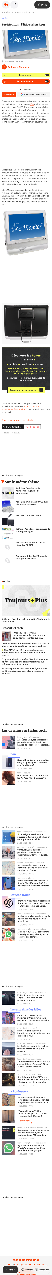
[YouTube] (9, 1264)
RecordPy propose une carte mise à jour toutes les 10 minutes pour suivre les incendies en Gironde (24, 671)
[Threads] (42, 1264)
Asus (6, 432)
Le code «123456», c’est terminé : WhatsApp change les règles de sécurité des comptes (33, 934)
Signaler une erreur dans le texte (17, 420)
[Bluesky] (38, 1264)
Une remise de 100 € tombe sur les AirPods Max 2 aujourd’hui (32, 776)
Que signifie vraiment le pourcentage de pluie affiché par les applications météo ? (33, 837)
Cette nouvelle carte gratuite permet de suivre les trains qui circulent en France (32, 867)
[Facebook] (26, 1264)
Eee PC (17, 432)
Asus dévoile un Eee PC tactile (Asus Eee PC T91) (30, 543)
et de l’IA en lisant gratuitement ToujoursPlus (21, 408)
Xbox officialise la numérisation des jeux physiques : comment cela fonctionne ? (33, 762)
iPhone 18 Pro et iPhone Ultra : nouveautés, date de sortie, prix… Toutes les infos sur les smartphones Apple (29, 635)
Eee (32, 104)
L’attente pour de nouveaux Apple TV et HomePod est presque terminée (30, 997)
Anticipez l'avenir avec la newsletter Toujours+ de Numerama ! (28, 491)
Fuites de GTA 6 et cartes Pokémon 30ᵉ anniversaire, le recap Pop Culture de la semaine (33, 1018)
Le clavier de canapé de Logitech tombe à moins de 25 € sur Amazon (33, 1048)
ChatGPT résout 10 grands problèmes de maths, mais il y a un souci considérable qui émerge (23, 652)
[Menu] (14, 5)
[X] (17, 1264)
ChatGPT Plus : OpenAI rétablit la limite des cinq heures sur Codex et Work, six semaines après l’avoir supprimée (33, 903)
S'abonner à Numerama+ (23, 389)
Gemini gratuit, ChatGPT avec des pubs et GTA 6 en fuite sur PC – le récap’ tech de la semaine (33, 1079)
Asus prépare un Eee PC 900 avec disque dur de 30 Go (32, 503)
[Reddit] (30, 1264)
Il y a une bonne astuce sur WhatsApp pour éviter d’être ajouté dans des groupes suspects (31, 1148)
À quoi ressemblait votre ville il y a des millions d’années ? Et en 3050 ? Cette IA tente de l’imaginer (33, 1064)
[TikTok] (13, 1264)
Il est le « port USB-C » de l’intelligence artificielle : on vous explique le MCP (33, 1033)
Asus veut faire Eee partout (29, 515)
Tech (7, 18)
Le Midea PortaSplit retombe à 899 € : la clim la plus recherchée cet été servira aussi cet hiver (25, 644)
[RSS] (34, 1264)
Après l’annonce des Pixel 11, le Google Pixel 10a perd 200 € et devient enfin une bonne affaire (33, 883)
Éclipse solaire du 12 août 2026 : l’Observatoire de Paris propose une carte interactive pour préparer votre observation (25, 662)
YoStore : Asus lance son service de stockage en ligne (33, 530)
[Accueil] (6, 5)
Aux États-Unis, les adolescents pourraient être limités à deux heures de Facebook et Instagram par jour (33, 742)
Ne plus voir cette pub (12, 475)
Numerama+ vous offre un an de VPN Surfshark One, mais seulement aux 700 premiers (33, 1132)
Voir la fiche (24, 1120)
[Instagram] (21, 1264)
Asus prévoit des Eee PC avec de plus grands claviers (31, 557)
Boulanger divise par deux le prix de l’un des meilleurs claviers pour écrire (33, 919)
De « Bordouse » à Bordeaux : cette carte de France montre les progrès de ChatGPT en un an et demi (33, 1100)
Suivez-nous (8, 94)
